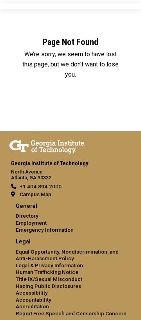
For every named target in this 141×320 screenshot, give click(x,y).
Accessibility (32, 293)
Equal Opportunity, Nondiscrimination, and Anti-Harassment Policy (67, 255)
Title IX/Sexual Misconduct (49, 279)
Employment (31, 223)
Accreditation (32, 306)
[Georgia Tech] (46, 145)
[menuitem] (70, 218)
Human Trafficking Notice (47, 272)
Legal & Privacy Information (49, 265)
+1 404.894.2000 (40, 186)
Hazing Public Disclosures (48, 286)
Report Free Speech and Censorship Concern (71, 313)
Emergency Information (45, 230)
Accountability (33, 300)
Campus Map (35, 194)
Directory (27, 216)
